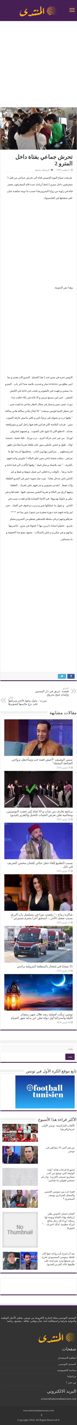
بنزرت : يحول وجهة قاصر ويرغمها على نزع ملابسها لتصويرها (27, 700)
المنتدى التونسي (67, 1364)
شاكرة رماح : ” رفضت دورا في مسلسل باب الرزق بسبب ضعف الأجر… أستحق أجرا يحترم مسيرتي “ (42, 916)
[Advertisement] (38, 64)
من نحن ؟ (71, 1382)
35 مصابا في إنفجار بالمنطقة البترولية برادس (45, 966)
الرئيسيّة (45, 170)
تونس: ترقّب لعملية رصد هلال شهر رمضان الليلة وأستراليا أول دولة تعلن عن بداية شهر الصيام (42, 1016)
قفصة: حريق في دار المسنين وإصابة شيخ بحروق (52, 691)
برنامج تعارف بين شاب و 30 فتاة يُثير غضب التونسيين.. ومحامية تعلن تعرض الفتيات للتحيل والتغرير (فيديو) (39, 813)
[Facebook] (41, 1415)
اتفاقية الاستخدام (67, 1357)
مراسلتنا (71, 1376)
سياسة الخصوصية (66, 1370)
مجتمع (38, 170)
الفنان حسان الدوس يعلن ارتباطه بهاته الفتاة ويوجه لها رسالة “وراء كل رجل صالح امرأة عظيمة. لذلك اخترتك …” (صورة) (58, 1220)
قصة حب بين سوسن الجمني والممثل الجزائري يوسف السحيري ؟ (59, 1195)
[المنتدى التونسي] (38, 9)
